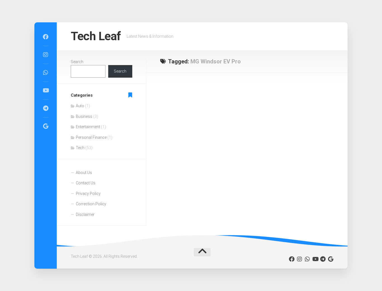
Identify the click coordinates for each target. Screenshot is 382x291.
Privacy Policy (88, 193)
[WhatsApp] (45, 72)
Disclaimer (85, 214)
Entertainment (88, 127)
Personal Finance (91, 137)
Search (77, 61)
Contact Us (85, 183)
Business (84, 116)
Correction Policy (91, 204)
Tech (80, 148)
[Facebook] (45, 37)
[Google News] (45, 126)
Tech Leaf (96, 36)
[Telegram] (45, 108)
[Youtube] (45, 90)
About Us (84, 172)
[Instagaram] (45, 55)
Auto (80, 106)
